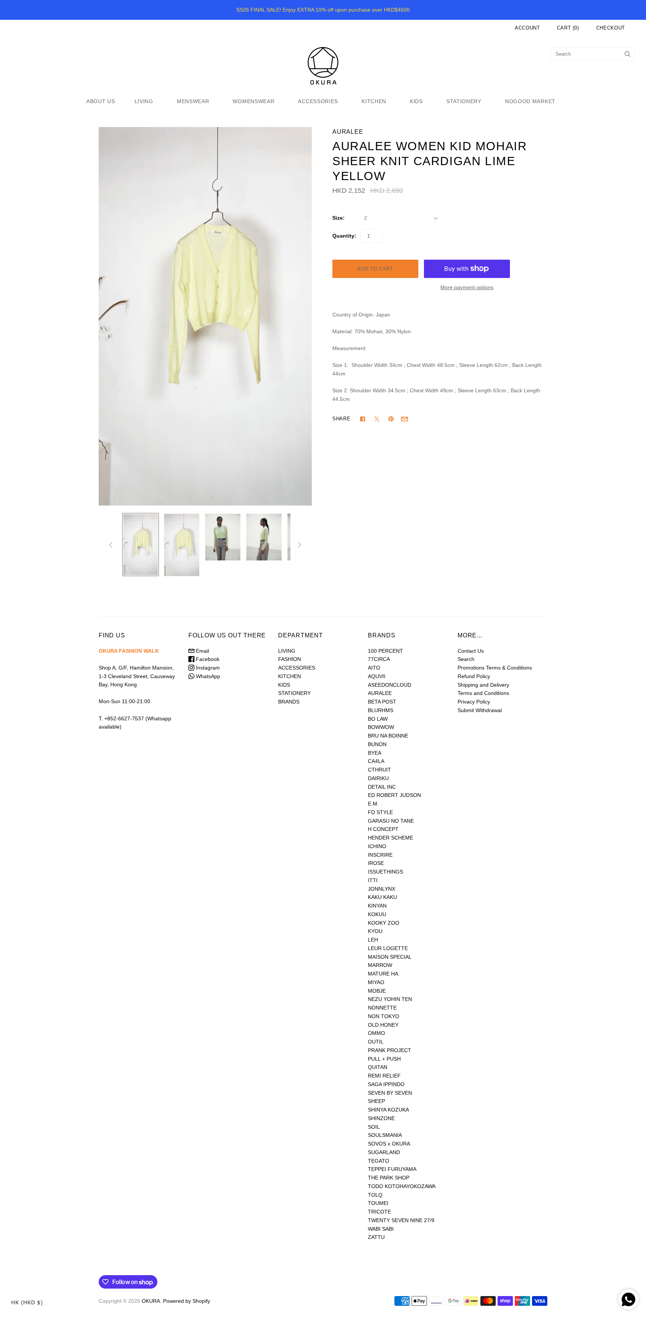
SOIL (374, 1127)
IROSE (376, 863)
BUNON (377, 744)
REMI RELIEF (384, 1076)
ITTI (373, 880)
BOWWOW (381, 727)
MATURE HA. (384, 974)
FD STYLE (380, 812)
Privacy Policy (474, 702)
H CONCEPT (383, 829)
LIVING (144, 101)
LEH (373, 940)
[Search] (627, 54)
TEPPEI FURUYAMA (392, 1169)
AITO (374, 668)
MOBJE (377, 991)
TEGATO (378, 1161)
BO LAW (378, 719)
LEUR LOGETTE (388, 948)
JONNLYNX (381, 889)
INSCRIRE (380, 855)
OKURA (151, 1301)
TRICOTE (379, 1212)
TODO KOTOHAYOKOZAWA (402, 1186)
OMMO (376, 1033)
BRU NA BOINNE (388, 736)
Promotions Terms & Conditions (495, 668)
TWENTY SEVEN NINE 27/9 (401, 1220)
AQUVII (376, 676)
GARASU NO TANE (391, 821)
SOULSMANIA (385, 1135)
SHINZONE (381, 1118)
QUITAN (377, 1067)
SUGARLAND (384, 1152)
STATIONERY (464, 101)
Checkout (610, 28)
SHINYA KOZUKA (388, 1110)
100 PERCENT (385, 651)
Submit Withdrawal (480, 710)
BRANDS (288, 702)
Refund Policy (474, 676)
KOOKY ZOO (383, 923)
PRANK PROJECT (389, 1050)
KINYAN (377, 906)
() (568, 28)
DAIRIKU (378, 778)
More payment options (466, 287)
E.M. (373, 804)
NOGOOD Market (530, 101)
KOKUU (377, 914)
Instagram (207, 668)
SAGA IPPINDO (386, 1084)
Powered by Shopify (186, 1301)
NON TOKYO (383, 1016)
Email (201, 651)
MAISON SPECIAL (390, 957)
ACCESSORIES (318, 101)
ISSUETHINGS (385, 872)
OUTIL (376, 1042)
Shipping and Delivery (483, 685)
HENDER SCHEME (390, 838)
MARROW (380, 965)
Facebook (206, 659)
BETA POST (382, 702)
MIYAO (376, 982)
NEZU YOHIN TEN (390, 999)
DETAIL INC (382, 787)
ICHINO (377, 846)
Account (527, 28)
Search (466, 659)
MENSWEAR (193, 101)
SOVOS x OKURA (389, 1144)
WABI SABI (381, 1229)
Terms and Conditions (483, 693)
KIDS (416, 101)
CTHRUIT (379, 770)
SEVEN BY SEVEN (390, 1093)
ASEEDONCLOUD (389, 685)
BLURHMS (380, 710)
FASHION (289, 659)
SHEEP (376, 1101)
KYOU (375, 931)
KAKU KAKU (382, 897)
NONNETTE (382, 1008)
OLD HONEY (383, 1025)
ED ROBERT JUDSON (394, 795)
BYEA (374, 753)
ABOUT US (100, 101)
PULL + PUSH (384, 1059)
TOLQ (375, 1195)
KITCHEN (374, 101)
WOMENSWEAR (253, 101)
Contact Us (471, 651)
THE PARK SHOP (388, 1178)
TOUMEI (378, 1203)
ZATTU (376, 1237)
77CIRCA (379, 659)
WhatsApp (207, 676)
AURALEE (347, 132)
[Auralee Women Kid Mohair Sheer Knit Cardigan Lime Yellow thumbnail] (140, 544)
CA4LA (376, 761)
